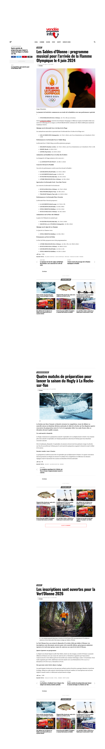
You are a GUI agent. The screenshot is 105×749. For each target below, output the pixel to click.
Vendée (81, 256)
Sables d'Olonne (75, 256)
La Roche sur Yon (14, 46)
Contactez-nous (66, 42)
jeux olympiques (60, 256)
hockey (47, 464)
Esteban (41, 65)
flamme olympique (50, 256)
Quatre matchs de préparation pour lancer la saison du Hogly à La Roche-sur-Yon (20, 50)
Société (59, 42)
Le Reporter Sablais (45, 121)
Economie (42, 42)
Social (36, 42)
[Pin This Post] (24, 57)
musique (67, 256)
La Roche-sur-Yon (54, 464)
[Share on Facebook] (13, 57)
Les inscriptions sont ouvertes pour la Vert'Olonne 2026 (20, 67)
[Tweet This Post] (19, 57)
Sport (53, 42)
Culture (48, 42)
